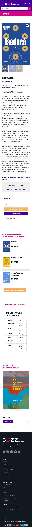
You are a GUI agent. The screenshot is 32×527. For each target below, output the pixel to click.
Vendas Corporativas (10, 495)
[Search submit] (29, 8)
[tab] (16, 305)
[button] (2, 3)
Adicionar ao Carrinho (14, 290)
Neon (4, 490)
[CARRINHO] (29, 4)
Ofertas (5, 464)
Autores (5, 472)
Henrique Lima (7, 81)
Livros (5, 461)
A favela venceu (17, 257)
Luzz (4, 487)
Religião (4, 179)
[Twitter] (11, 451)
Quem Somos (7, 484)
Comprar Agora (16, 213)
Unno (4, 492)
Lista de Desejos (8, 469)
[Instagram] (7, 451)
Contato (6, 501)
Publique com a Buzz (9, 498)
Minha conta (7, 467)
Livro (11, 177)
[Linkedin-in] (19, 451)
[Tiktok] (15, 451)
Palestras (6, 475)
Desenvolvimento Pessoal (21, 177)
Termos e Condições (9, 509)
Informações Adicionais (15, 305)
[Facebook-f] (4, 451)
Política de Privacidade (10, 507)
